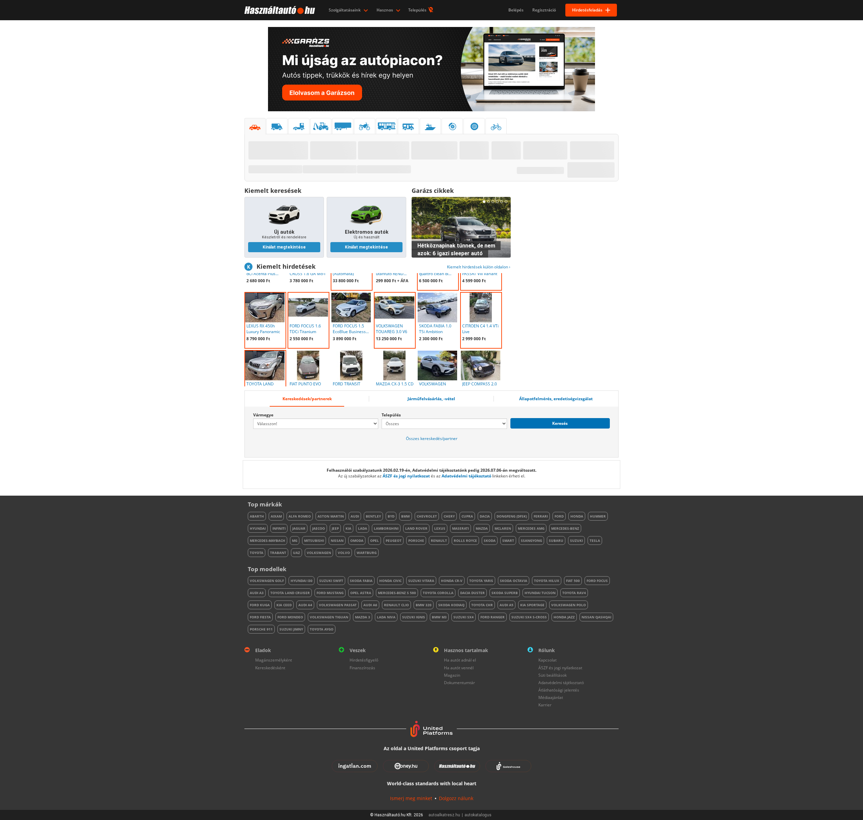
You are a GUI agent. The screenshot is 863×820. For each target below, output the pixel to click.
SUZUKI (576, 540)
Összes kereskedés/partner (431, 438)
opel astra (360, 592)
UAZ (296, 552)
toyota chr (482, 605)
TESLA (595, 540)
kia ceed (284, 605)
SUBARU (556, 540)
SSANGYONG (531, 540)
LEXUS (439, 528)
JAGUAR (298, 528)
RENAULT (439, 540)
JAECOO (318, 528)
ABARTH (257, 516)
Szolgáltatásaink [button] (345, 10)
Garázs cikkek (433, 190)
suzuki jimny (291, 629)
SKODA (490, 540)
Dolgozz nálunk (456, 798)
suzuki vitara (421, 580)
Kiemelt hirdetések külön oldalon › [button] (478, 267)
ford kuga (260, 605)
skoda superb (505, 592)
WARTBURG (367, 552)
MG (294, 540)
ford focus (597, 580)
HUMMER (598, 516)
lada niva (386, 617)
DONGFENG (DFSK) (512, 516)
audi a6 (370, 605)
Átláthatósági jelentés (558, 690)
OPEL (374, 540)
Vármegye (263, 415)
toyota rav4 (574, 592)
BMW (405, 516)
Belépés (516, 10)
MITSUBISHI (314, 540)
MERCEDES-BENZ (565, 528)
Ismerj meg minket (411, 798)
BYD (391, 516)
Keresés (560, 423)
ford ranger (492, 617)
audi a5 (506, 605)
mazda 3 (362, 617)
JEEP (335, 528)
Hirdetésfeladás (587, 10)
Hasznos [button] (385, 10)
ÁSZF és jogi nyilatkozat (406, 476)
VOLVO (344, 552)
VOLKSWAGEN (319, 552)
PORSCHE (416, 540)
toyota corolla (438, 592)
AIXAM (276, 516)
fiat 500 (573, 580)
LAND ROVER (416, 528)
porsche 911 (261, 629)
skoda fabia (361, 580)
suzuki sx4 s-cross (529, 617)
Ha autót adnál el (460, 660)
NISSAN (337, 540)
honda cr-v (452, 580)
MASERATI (460, 528)
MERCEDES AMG (531, 528)
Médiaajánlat (550, 697)
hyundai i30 (302, 580)
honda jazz (564, 617)
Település (417, 10)
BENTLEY (373, 516)
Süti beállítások (552, 675)
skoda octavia (513, 580)
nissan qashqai (596, 617)
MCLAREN (503, 528)
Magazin (452, 675)
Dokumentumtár (459, 682)
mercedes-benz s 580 (397, 592)
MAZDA (482, 528)
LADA (362, 528)
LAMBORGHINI (386, 528)
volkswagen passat (338, 605)
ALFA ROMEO (300, 516)
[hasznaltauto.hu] (279, 10)
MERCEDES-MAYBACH (267, 540)
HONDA (576, 516)
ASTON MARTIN (331, 516)
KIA (348, 528)
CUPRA (467, 516)
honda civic (390, 580)
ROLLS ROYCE (465, 540)
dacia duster (472, 592)
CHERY (449, 516)
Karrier (545, 705)
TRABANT (278, 552)
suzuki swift (331, 580)
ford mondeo (290, 617)
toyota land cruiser (290, 592)
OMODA (356, 540)
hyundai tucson (540, 592)
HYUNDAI (258, 528)
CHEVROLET (427, 516)
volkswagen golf (267, 580)
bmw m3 (439, 617)
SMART (508, 540)
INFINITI (279, 528)
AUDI (355, 516)
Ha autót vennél (459, 668)
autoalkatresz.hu (444, 815)
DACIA (485, 516)
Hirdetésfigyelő (364, 660)
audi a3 (257, 592)
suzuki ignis (413, 617)
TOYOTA (256, 552)
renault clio (396, 605)
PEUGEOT (393, 540)
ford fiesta (260, 617)
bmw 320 (424, 605)
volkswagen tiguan (329, 617)
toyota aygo (321, 629)
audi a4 (305, 605)
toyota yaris (481, 580)
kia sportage (532, 605)
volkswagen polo (568, 605)
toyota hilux (546, 580)
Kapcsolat (547, 660)
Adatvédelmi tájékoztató (466, 476)
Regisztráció (544, 10)
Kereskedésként (270, 668)
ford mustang (330, 592)
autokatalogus (478, 815)
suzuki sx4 (463, 617)
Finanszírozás (362, 668)
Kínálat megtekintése (284, 247)
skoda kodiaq (451, 605)
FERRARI (541, 516)
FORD (559, 516)
